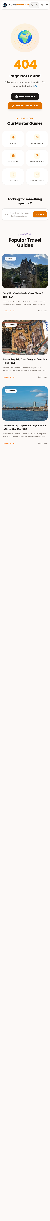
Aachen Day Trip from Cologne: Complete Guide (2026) (25, 361)
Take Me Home (27, 96)
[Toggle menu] (47, 5)
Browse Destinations (27, 105)
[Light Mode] (32, 5)
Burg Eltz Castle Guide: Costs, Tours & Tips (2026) (23, 295)
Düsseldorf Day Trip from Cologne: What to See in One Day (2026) (24, 427)
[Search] (42, 5)
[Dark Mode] (36, 5)
